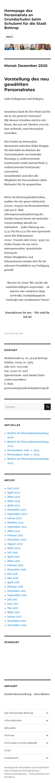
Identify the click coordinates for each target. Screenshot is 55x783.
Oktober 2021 (15, 522)
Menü (9, 37)
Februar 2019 (15, 565)
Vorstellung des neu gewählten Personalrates (26, 84)
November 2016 (16, 625)
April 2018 (13, 582)
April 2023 (13, 505)
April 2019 (13, 556)
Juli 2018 (12, 573)
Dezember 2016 (16, 620)
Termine (9, 735)
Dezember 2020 (16, 539)
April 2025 (13, 492)
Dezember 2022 (16, 509)
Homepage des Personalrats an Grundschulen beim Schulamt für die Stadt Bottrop (25, 19)
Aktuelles (10, 727)
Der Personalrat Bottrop (18, 713)
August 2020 (15, 543)
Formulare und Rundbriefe (20, 742)
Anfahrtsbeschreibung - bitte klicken (27, 694)
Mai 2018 (12, 578)
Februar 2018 (15, 586)
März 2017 (13, 612)
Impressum (11, 757)
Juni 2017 (12, 603)
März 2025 (13, 496)
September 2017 (17, 595)
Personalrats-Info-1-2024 (23, 454)
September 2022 (17, 513)
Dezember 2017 (16, 590)
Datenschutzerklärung (15, 774)
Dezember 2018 (16, 569)
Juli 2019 (12, 552)
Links (7, 750)
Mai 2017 (12, 608)
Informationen (13, 720)
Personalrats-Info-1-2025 (23, 450)
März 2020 (13, 548)
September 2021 (17, 526)
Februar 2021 (15, 535)
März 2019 (13, 560)
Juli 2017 (12, 599)
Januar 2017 (14, 616)
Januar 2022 (14, 518)
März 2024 (13, 501)
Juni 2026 (13, 488)
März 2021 (13, 531)
